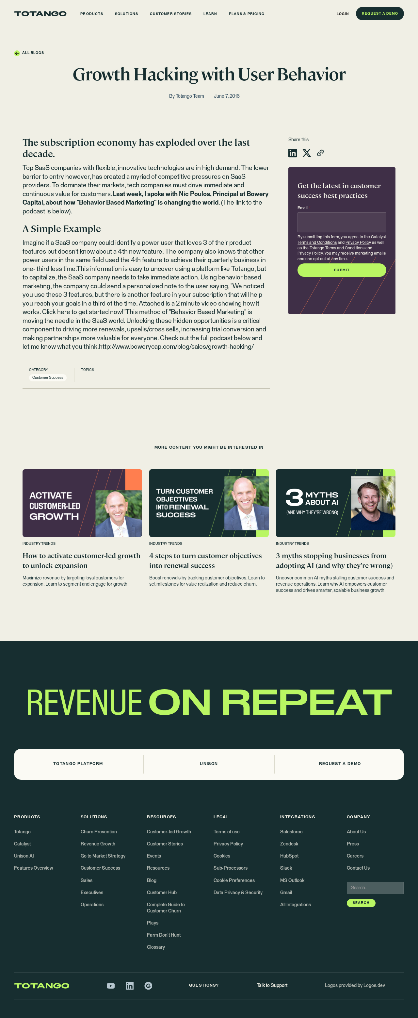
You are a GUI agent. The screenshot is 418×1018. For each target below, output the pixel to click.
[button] (92, 13)
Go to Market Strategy (103, 856)
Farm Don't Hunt (164, 935)
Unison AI (24, 856)
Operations (92, 905)
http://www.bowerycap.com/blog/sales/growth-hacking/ (176, 347)
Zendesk (289, 844)
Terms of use (227, 832)
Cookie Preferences (234, 880)
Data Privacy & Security (238, 893)
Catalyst (22, 844)
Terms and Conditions (317, 243)
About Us (356, 832)
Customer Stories (165, 844)
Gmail (286, 893)
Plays (152, 923)
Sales (86, 880)
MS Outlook (292, 880)
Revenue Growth (98, 844)
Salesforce (291, 832)
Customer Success (100, 868)
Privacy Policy (358, 243)
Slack (286, 868)
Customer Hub (162, 893)
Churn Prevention (99, 832)
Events (154, 856)
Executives (92, 893)
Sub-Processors (231, 868)
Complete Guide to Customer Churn (166, 908)
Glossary (156, 947)
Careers (355, 856)
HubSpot (289, 856)
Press (353, 844)
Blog (151, 880)
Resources (158, 868)
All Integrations (295, 905)
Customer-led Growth (169, 832)
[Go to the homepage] (40, 14)
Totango (22, 832)
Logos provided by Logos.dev (355, 985)
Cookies (222, 856)
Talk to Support (272, 985)
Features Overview (33, 868)
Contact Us (358, 868)
